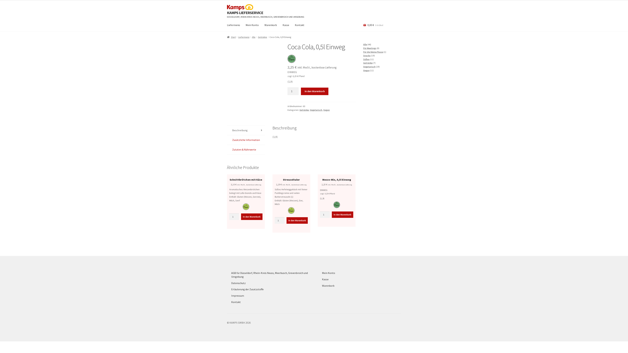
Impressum (237, 295)
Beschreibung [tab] (240, 130)
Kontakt (299, 25)
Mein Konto (252, 25)
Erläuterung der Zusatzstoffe (247, 289)
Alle (253, 37)
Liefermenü (233, 25)
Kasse (286, 25)
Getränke (262, 37)
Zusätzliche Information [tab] (246, 140)
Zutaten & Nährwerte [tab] (244, 149)
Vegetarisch (316, 110)
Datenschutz (238, 283)
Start (233, 37)
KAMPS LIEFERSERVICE (245, 12)
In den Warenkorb (315, 91)
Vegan (326, 110)
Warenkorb (270, 25)
